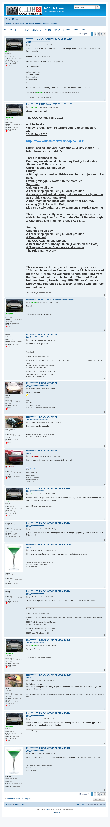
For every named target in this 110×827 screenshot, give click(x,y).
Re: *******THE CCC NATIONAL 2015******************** (41, 335)
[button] (104, 34)
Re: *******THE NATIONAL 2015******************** (50, 104)
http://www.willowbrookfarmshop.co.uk (53, 141)
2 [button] (95, 34)
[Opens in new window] (30, 468)
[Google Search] (97, 7)
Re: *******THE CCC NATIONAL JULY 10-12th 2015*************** (48, 489)
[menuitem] (8, 19)
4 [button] (101, 34)
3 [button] (98, 34)
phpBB (47, 809)
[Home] (24, 10)
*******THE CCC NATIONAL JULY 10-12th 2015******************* (45, 29)
